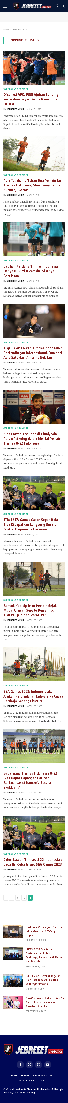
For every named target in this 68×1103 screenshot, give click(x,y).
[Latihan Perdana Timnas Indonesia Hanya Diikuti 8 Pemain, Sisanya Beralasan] (34, 239)
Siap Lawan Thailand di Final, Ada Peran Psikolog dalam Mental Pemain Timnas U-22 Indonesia (32, 438)
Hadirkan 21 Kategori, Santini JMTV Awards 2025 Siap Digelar (44, 931)
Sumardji (15, 30)
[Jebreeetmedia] (32, 6)
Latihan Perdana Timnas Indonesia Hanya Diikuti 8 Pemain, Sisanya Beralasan (30, 271)
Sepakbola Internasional (37, 1075)
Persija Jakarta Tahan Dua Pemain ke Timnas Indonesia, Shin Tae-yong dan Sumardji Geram (32, 185)
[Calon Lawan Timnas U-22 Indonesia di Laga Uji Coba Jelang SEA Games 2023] (34, 833)
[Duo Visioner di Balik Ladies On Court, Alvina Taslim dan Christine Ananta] (13, 1002)
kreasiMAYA (47, 1089)
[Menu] (5, 6)
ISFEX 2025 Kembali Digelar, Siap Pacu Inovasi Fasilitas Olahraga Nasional (43, 980)
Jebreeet (44, 1080)
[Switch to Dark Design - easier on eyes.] (57, 6)
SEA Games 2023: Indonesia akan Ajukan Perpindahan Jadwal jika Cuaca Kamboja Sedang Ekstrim (33, 696)
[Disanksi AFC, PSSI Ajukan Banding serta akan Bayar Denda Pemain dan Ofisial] (34, 68)
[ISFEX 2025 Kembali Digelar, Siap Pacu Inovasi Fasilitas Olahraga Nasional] (13, 980)
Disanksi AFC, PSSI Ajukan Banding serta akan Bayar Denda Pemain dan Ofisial (31, 99)
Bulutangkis (27, 1080)
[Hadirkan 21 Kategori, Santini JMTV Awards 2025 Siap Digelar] (13, 931)
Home (6, 30)
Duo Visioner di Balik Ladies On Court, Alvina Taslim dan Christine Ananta (45, 1002)
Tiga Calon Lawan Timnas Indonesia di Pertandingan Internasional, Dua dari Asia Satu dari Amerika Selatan (33, 352)
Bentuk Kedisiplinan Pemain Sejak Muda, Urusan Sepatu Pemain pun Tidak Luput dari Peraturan (30, 610)
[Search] (63, 6)
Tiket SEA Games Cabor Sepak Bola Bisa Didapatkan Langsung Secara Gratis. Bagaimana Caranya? (30, 524)
